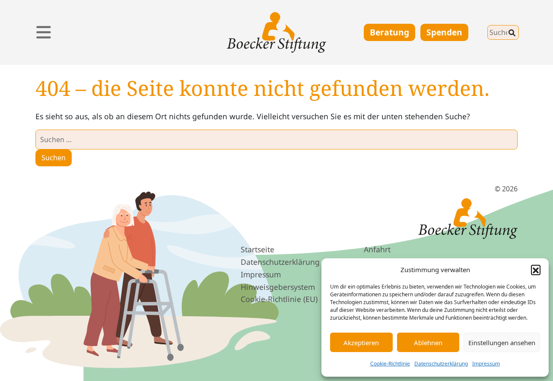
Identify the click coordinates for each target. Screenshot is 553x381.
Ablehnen (428, 342)
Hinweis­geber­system (278, 287)
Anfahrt (377, 249)
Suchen (480, 30)
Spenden (444, 32)
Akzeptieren (361, 342)
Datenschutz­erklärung (280, 262)
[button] (535, 269)
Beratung (389, 32)
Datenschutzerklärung (441, 363)
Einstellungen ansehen (501, 342)
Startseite (257, 249)
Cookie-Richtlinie (390, 363)
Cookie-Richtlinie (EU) (279, 299)
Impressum (486, 363)
